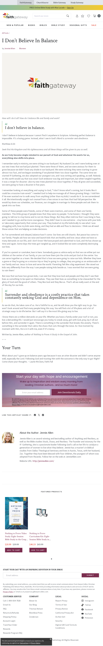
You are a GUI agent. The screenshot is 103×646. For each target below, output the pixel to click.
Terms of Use (61, 604)
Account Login (9, 621)
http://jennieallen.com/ (43, 460)
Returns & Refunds (11, 612)
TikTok (88, 605)
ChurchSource (42, 2)
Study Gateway (77, 2)
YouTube (88, 613)
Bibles (43, 25)
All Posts (5, 33)
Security (58, 621)
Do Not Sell (60, 617)
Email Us (7, 604)
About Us (33, 600)
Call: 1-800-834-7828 (11, 600)
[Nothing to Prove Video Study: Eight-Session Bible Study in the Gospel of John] (16, 513)
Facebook (89, 609)
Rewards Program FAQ (12, 633)
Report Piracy (61, 600)
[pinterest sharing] (43, 415)
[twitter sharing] (39, 415)
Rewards (6, 629)
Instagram (89, 600)
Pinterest (89, 618)
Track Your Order (10, 625)
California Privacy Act (64, 612)
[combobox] (52, 16)
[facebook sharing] (35, 415)
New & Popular (15, 25)
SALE (93, 25)
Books (31, 25)
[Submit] (67, 16)
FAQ (4, 608)
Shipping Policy (9, 617)
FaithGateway (26, 2)
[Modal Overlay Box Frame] (51, 390)
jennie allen (9, 48)
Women (22, 48)
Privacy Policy (8, 592)
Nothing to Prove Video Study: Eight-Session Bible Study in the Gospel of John (16, 538)
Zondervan (33, 617)
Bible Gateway (59, 2)
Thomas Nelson (36, 608)
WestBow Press (35, 612)
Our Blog (33, 604)
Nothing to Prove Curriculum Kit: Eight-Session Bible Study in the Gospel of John (39, 538)
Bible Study (58, 25)
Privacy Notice (61, 608)
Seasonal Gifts (78, 25)
